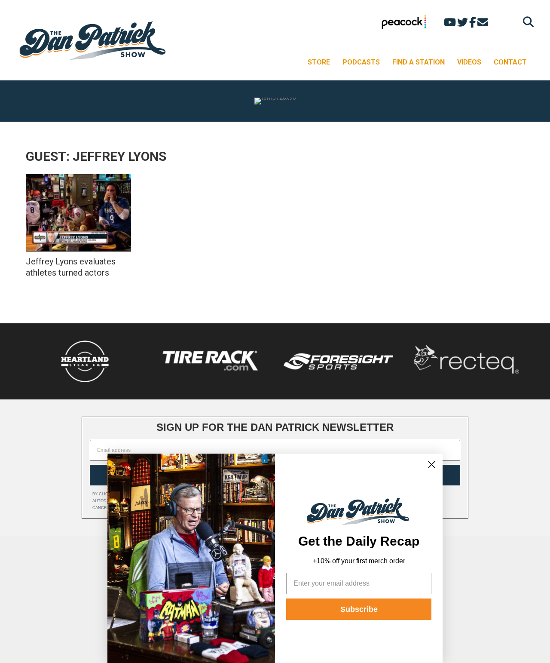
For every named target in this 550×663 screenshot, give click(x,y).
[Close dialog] (431, 464)
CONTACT (510, 62)
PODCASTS (361, 62)
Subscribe (359, 609)
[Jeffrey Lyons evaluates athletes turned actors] (78, 213)
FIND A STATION (418, 62)
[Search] (526, 22)
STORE (319, 62)
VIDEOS (469, 62)
